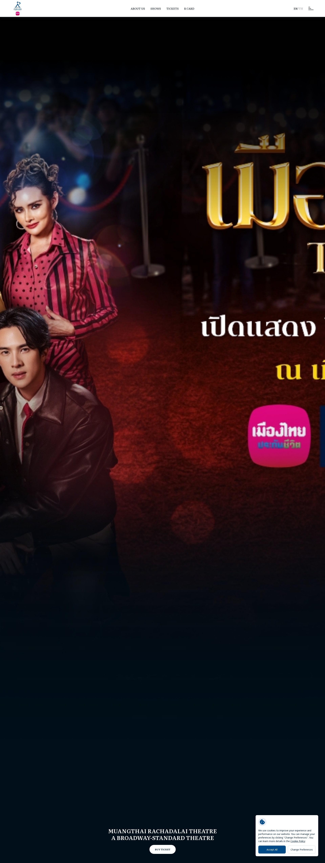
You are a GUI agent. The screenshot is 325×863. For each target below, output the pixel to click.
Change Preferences (302, 849)
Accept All (272, 849)
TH (301, 8)
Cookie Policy (297, 841)
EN (296, 8)
